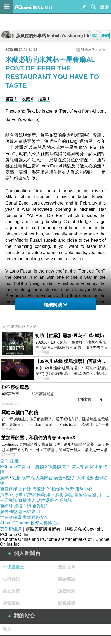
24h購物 (53, 466)
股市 (26, 478)
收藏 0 (27, 99)
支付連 (24, 489)
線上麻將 (55, 494)
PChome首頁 (13, 466)
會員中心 (101, 494)
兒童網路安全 (35, 517)
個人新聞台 (42, 478)
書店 (66, 466)
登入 (4, 461)
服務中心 (83, 489)
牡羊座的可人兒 (93, 50)
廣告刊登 (62, 478)
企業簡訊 (63, 500)
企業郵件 (41, 506)
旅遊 (69, 489)
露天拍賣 (80, 466)
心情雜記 (11, 579)
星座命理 (83, 494)
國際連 (38, 489)
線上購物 (35, 466)
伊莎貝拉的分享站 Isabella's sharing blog (52, 35)
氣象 (16, 478)
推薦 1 (44, 99)
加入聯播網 (83, 478)
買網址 (6, 506)
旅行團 (16, 494)
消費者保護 (11, 517)
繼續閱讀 (53, 304)
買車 (4, 494)
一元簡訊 (8, 500)
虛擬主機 (22, 506)
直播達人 (27, 500)
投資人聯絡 (41, 523)
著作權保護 (11, 529)
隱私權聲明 (29, 511)
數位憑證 (45, 500)
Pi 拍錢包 (55, 489)
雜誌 (69, 494)
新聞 (4, 478)
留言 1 (11, 99)
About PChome (14, 523)
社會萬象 (11, 603)
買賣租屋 (8, 489)
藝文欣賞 (11, 591)
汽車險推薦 (34, 494)
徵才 (57, 523)
